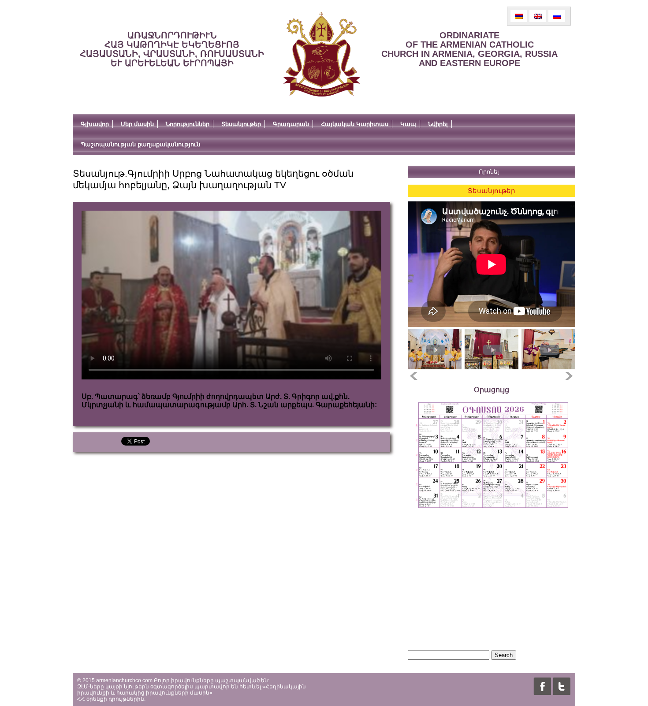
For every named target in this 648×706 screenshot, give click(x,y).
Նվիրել (438, 124)
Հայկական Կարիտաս (354, 124)
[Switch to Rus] (556, 16)
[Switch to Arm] (518, 16)
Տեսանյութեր (241, 124)
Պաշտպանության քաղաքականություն (140, 144)
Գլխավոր (95, 124)
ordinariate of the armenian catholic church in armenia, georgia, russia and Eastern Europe (469, 49)
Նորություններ (187, 124)
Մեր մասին (137, 124)
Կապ (408, 124)
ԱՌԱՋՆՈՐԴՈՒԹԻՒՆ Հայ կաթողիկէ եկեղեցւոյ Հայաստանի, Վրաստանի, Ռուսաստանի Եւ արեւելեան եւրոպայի (172, 49)
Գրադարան (291, 124)
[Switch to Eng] (537, 16)
